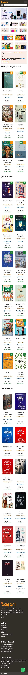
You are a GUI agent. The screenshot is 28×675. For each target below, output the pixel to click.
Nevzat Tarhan (8, 277)
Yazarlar (3, 632)
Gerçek (20, 125)
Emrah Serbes (7, 586)
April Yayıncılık (20, 94)
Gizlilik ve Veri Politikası (6, 646)
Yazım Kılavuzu (7, 446)
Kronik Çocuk (20, 204)
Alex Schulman (20, 167)
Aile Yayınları (7, 238)
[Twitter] (1, 617)
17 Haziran (20, 160)
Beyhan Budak (20, 378)
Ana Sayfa (3, 625)
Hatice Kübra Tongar (7, 242)
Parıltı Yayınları (20, 416)
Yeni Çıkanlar (4, 627)
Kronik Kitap (7, 164)
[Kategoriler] (2, 5)
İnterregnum (7, 546)
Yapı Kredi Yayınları (8, 94)
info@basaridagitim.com (16, 608)
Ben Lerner (8, 97)
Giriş (25, 2)
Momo (7, 372)
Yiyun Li (7, 133)
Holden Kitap (20, 128)
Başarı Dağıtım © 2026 (7, 610)
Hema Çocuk (7, 515)
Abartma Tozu (20, 338)
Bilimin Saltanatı (20, 546)
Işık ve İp (20, 91)
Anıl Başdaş (20, 484)
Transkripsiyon (7, 91)
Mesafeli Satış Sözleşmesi (7, 650)
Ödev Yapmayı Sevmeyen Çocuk (7, 237)
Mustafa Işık (7, 518)
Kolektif (20, 586)
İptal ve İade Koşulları (6, 651)
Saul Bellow (20, 131)
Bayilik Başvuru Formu (6, 634)
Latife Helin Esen (7, 419)
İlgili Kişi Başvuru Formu (6, 648)
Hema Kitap (20, 482)
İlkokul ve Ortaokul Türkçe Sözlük (7, 480)
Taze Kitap (20, 274)
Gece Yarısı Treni (7, 201)
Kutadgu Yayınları (20, 515)
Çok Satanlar (4, 629)
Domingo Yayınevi (7, 204)
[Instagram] (4, 617)
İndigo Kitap (20, 308)
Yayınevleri (3, 631)
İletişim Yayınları (7, 583)
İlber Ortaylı (7, 345)
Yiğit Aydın (7, 167)
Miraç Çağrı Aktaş (20, 311)
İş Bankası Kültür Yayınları (7, 129)
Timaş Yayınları (20, 164)
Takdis (20, 478)
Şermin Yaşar (20, 207)
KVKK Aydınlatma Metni (7, 644)
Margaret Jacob (20, 552)
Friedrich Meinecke (20, 518)
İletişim (3, 636)
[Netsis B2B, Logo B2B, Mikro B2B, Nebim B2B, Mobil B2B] (14, 673)
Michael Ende (7, 378)
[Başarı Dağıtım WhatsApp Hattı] (23, 670)
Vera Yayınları (7, 416)
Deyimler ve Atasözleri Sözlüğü (20, 414)
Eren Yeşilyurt (7, 552)
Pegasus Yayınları (7, 376)
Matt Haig (7, 207)
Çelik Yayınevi (20, 583)
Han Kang (20, 97)
